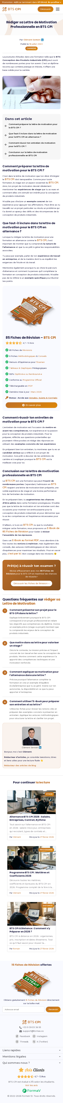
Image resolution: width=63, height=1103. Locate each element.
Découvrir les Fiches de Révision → (31, 583)
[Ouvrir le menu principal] (58, 9)
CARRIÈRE (31, 48)
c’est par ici (14, 553)
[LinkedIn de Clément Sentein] (42, 40)
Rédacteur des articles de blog (20, 765)
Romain (16, 949)
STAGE (49, 794)
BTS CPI (10, 179)
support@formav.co (33, 1031)
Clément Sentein (32, 40)
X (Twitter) (42, 1041)
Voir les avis (31, 1085)
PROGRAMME (46, 850)
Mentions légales (14, 1056)
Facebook (25, 1036)
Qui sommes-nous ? (16, 1062)
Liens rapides (11, 1050)
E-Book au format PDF (25, 540)
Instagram (42, 1036)
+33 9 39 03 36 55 (31, 1027)
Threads (24, 1041)
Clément (17, 837)
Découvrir (45, 9)
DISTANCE (47, 906)
